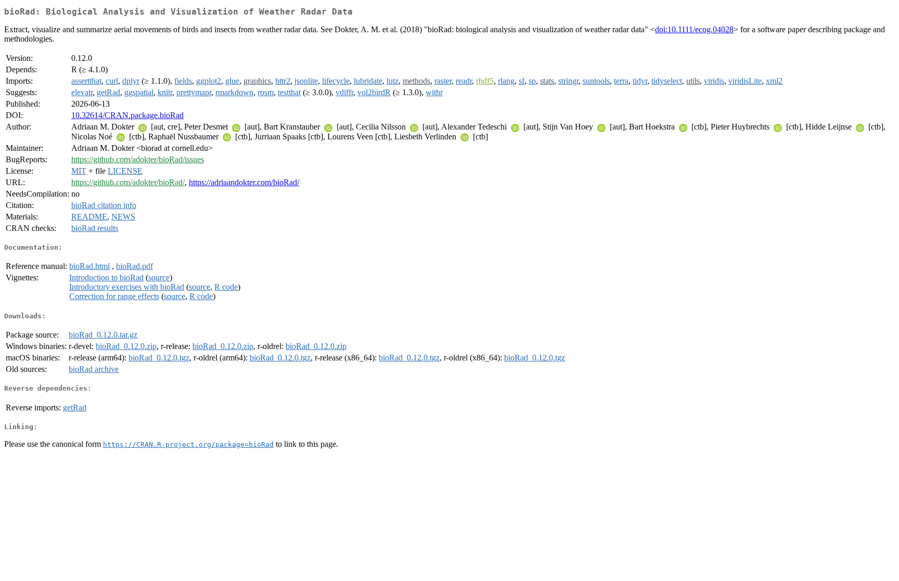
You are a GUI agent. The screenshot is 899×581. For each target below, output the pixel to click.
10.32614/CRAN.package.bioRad (127, 115)
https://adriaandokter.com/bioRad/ (244, 182)
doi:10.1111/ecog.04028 (694, 29)
